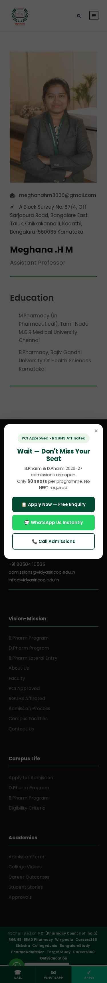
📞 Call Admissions (53, 541)
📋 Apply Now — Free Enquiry (53, 504)
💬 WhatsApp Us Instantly (53, 522)
